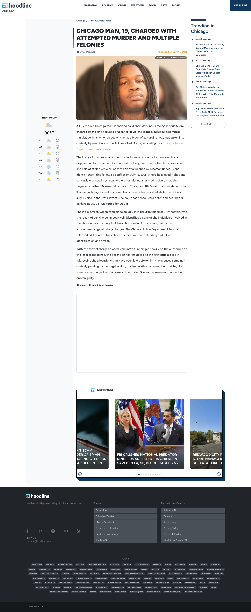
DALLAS (144, 569)
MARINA (147, 578)
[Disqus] (132, 332)
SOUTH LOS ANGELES (59, 592)
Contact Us (102, 540)
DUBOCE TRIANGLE (215, 569)
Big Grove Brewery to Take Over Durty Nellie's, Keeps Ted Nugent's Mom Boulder (210, 112)
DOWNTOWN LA (196, 569)
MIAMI (170, 578)
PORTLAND (213, 583)
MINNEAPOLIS (213, 578)
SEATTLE (203, 587)
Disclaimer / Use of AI (175, 540)
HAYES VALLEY (175, 574)
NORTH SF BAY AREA (97, 565)
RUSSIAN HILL (101, 587)
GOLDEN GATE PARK (156, 574)
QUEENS (56, 587)
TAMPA (93, 592)
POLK (202, 583)
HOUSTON (219, 574)
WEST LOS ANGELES (193, 592)
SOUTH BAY (37, 565)
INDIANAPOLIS (39, 578)
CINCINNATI (71, 569)
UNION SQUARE (136, 592)
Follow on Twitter (105, 516)
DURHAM (33, 574)
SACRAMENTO (118, 587)
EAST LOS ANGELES (49, 574)
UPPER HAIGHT (153, 592)
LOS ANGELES (101, 578)
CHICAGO (58, 569)
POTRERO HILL (42, 587)
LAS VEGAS (67, 578)
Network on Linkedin (107, 528)
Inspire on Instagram (107, 534)
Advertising (170, 522)
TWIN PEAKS (120, 592)
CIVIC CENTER (86, 569)
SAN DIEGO (166, 587)
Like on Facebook (105, 522)
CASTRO (31, 569)
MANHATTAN (134, 578)
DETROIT (167, 569)
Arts (164, 5)
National (90, 5)
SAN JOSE (50, 565)
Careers (168, 516)
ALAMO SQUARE (142, 565)
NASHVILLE (50, 583)
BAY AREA (127, 565)
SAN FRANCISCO (65, 565)
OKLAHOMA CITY (132, 583)
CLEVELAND (101, 569)
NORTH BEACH (114, 583)
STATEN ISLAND (79, 592)
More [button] (176, 5)
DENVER (155, 569)
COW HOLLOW (130, 569)
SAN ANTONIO (151, 587)
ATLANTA (157, 565)
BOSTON (193, 565)
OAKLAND (80, 565)
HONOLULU (205, 574)
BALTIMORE (180, 565)
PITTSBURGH (190, 583)
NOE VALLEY (98, 583)
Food (152, 5)
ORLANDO (147, 583)
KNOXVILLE (54, 578)
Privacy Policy (171, 528)
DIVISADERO (180, 569)
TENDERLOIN (105, 592)
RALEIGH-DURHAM (84, 587)
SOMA (213, 587)
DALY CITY (114, 565)
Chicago (80, 21)
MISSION (37, 583)
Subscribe (240, 5)
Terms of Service (172, 534)
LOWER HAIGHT (118, 578)
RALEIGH (67, 587)
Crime (122, 5)
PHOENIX (177, 583)
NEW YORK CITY (82, 583)
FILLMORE (94, 574)
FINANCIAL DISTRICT (112, 574)
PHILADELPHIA (162, 583)
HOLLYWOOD (191, 574)
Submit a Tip (170, 510)
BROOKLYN (215, 565)
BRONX (204, 565)
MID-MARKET (183, 578)
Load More (208, 124)
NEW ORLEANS (65, 583)
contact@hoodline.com (38, 541)
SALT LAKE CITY (134, 587)
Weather (137, 5)
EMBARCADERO (79, 574)
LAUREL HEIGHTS (84, 578)
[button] (80, 474)
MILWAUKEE (198, 578)
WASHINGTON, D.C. (172, 592)
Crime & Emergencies (99, 21)
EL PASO (65, 574)
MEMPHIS (159, 578)
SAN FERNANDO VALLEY (185, 587)
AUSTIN (168, 565)
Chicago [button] (8, 11)
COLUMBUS (115, 569)
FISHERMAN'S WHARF (134, 574)
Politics (108, 5)
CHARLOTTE (44, 569)
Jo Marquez (87, 52)
